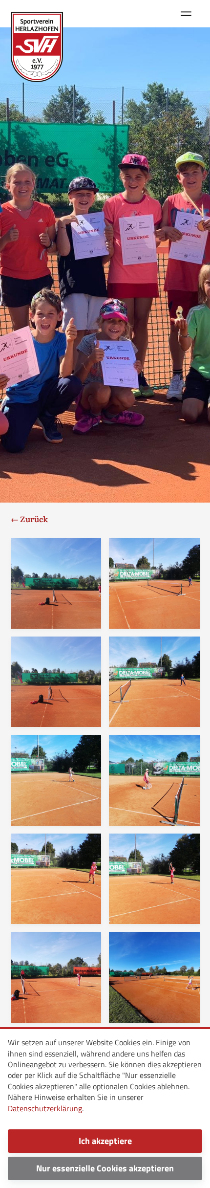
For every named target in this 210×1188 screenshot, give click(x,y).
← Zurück (29, 518)
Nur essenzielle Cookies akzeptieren (105, 1168)
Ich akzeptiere (105, 1140)
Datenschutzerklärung (45, 1108)
